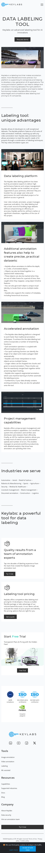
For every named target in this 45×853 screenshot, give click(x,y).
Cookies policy (24, 841)
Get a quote (10, 617)
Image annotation (8, 757)
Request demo (22, 39)
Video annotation (7, 761)
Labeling (4, 766)
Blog (3, 797)
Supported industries (9, 788)
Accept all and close (27, 849)
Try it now (9, 574)
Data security (6, 815)
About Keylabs (6, 810)
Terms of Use (33, 839)
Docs (3, 793)
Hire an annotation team (10, 819)
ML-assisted (5, 770)
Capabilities (5, 784)
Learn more (13, 850)
